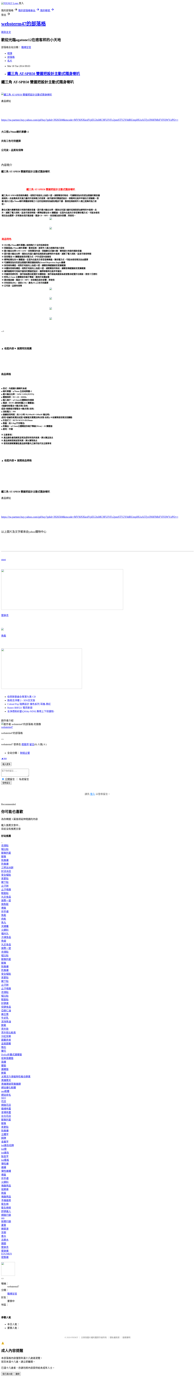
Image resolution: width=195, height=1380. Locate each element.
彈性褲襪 (6, 1171)
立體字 (5, 1134)
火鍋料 (5, 930)
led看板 (5, 1160)
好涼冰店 (6, 871)
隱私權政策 (115, 1337)
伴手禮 (5, 911)
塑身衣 (5, 615)
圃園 (3, 1243)
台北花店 (6, 1116)
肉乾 (3, 919)
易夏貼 (5, 878)
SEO (3, 1098)
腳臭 (3, 856)
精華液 (5, 1228)
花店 (3, 1101)
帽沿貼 (5, 849)
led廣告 (5, 1152)
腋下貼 (5, 882)
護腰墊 (5, 1069)
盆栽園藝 (6, 1043)
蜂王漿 (5, 1014)
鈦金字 (5, 1156)
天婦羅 (5, 926)
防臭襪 (5, 864)
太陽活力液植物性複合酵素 (15, 1076)
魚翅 (3, 941)
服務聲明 (126, 1337)
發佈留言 (6, 783)
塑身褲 (5, 1251)
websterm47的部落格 (23, 23)
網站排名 (6, 1095)
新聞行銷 (6, 1221)
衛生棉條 (6, 1207)
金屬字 (5, 1141)
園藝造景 (6, 1040)
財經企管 (25, 753)
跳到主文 (6, 32)
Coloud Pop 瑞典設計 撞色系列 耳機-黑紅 (29, 704)
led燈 (4, 1149)
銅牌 (3, 1138)
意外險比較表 (8, 1032)
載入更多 (6, 764)
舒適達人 (6, 1211)
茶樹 (3, 1232)
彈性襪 (5, 1163)
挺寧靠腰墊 (7, 1058)
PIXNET (74, 1337)
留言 (31, 744)
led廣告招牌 (7, 1145)
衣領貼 (5, 845)
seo (2, 1218)
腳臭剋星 (6, 853)
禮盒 (3, 908)
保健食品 (6, 1007)
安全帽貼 (6, 875)
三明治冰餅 (7, 867)
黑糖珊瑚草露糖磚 (11, 1084)
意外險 (5, 1029)
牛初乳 (5, 1018)
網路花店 (6, 1105)
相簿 (9, 53)
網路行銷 (6, 1215)
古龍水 (5, 1240)
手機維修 (6, 1200)
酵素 (3, 1025)
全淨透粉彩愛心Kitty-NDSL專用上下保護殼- (30, 711)
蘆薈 (3, 1225)
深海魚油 (6, 1021)
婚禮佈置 (6, 1108)
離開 (18, 1374)
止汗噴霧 (6, 889)
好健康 (5, 1003)
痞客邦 (25, 744)
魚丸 (3, 922)
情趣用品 (6, 1185)
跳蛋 (3, 1193)
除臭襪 (5, 860)
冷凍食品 (6, 937)
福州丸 (5, 933)
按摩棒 (5, 1189)
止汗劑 (5, 886)
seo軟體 (5, 1091)
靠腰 (3, 1062)
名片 (9, 60)
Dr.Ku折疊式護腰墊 (11, 1054)
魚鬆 (3, 635)
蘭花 (3, 1051)
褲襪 (3, 1167)
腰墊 (3, 1065)
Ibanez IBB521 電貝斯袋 (19, 707)
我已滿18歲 (7, 1374)
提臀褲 (5, 1257)
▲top (4, 758)
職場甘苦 (26, 47)
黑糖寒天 (6, 1080)
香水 (3, 1236)
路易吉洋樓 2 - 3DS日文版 (21, 700)
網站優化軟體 (8, 1087)
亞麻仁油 (6, 1010)
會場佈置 (6, 1112)
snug (3, 559)
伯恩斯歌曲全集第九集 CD (21, 696)
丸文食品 (6, 897)
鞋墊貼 (5, 893)
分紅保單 (6, 1036)
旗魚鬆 (5, 904)
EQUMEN (6, 1253)
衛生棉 (5, 1204)
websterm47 (7, 727)
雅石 (3, 1047)
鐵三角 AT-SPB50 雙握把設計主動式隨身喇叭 (43, 74)
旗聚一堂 (6, 900)
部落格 (11, 57)
